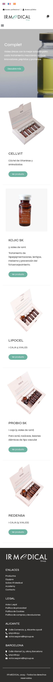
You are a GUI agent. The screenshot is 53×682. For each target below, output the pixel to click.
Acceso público (30, 10)
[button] (2, 25)
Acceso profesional (12, 10)
